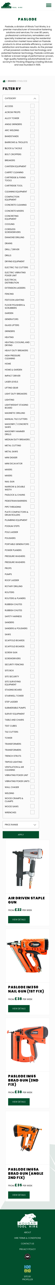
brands (12, 81)
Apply (21, 834)
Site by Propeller (27, 1278)
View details (18, 919)
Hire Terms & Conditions (27, 1238)
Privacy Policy (27, 1249)
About (27, 1232)
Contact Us (27, 1243)
